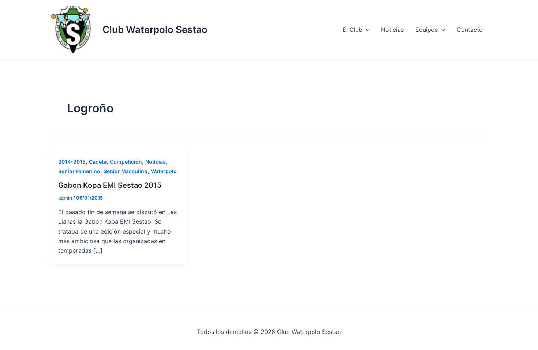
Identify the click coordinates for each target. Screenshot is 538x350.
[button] (366, 29)
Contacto (470, 29)
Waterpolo (164, 171)
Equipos (426, 29)
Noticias (392, 29)
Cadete (98, 162)
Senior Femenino (79, 171)
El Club (352, 29)
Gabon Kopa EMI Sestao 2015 (110, 185)
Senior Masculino (125, 171)
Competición (126, 162)
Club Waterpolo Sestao (155, 29)
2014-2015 (72, 162)
